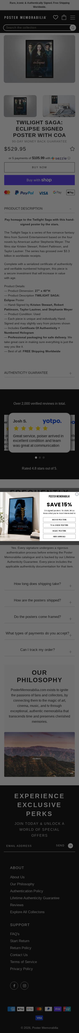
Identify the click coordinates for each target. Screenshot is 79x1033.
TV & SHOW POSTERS (59, 525)
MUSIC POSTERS (59, 531)
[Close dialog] (76, 494)
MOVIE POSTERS (59, 519)
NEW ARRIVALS (59, 536)
